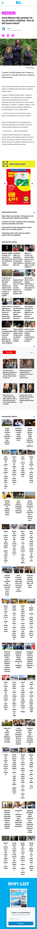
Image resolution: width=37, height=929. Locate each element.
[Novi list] (18, 2)
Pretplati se (20, 923)
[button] (32, 183)
